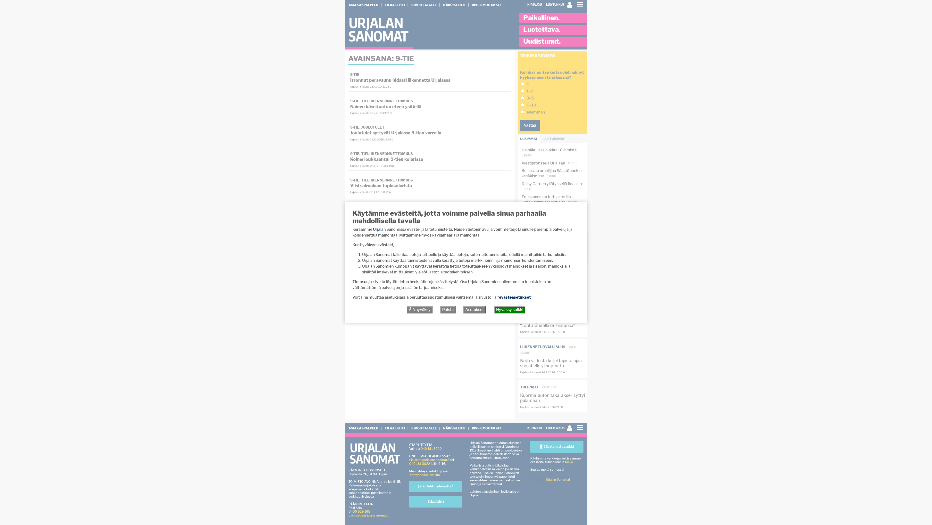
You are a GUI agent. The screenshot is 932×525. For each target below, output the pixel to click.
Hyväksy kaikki (509, 309)
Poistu (448, 309)
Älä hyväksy (420, 309)
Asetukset (474, 309)
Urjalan (379, 229)
